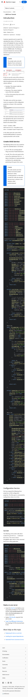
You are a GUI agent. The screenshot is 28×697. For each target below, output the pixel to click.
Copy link (13, 24)
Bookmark (7, 24)
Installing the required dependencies (14, 636)
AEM (14, 12)
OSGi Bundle (12, 617)
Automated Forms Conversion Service (15, 639)
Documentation (7, 12)
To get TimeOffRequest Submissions (14, 621)
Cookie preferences (18, 688)
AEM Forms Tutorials (10, 14)
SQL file (13, 608)
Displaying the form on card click (14, 633)
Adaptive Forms (10, 32)
